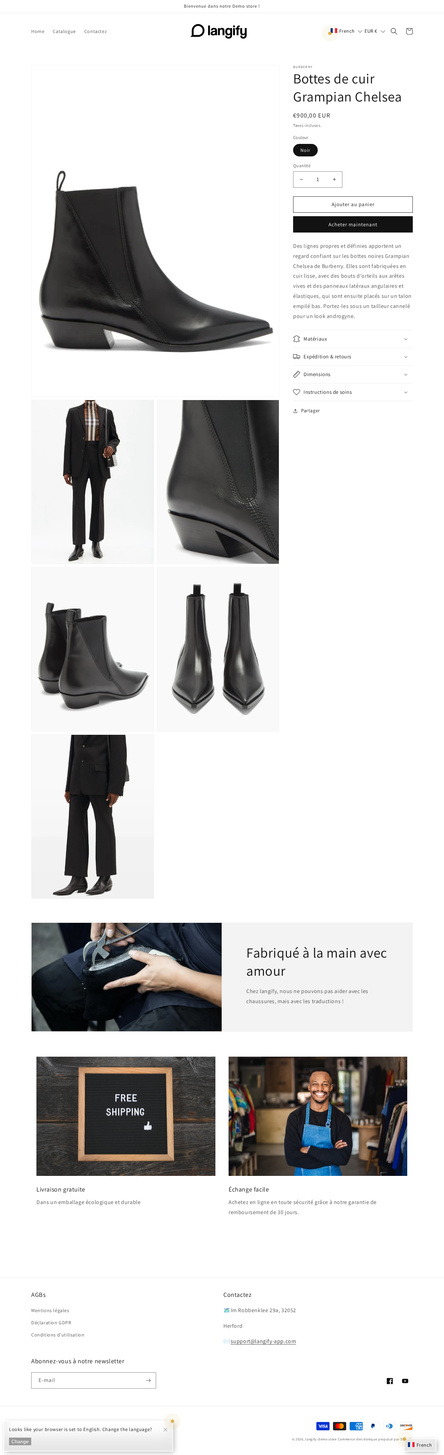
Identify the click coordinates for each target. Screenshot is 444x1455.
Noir (305, 150)
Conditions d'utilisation (57, 1335)
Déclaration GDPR (51, 1322)
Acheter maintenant (352, 224)
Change (20, 1441)
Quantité (301, 166)
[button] (347, 30)
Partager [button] (310, 410)
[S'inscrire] (148, 1380)
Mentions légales (50, 1310)
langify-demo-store (321, 1439)
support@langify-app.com (263, 1341)
